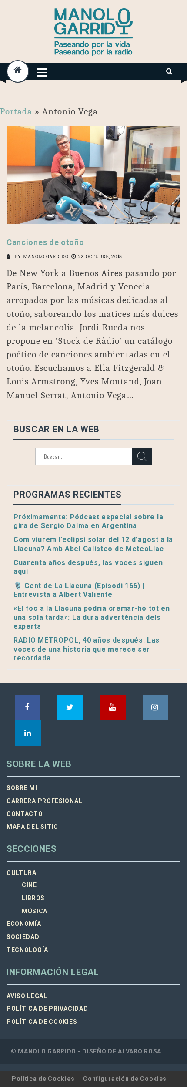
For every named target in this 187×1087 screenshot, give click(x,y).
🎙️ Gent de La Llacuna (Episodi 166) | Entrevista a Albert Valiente (78, 590)
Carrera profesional (44, 801)
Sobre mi (22, 787)
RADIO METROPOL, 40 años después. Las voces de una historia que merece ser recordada (86, 649)
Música (34, 911)
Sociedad (23, 936)
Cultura (22, 872)
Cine (29, 885)
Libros (33, 898)
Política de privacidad (47, 1008)
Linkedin (28, 733)
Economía (24, 923)
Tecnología (27, 949)
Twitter (70, 707)
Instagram (155, 707)
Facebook (27, 707)
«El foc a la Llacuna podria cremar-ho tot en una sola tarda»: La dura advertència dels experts (91, 617)
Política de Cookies (43, 1078)
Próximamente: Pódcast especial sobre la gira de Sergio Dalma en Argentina (88, 521)
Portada (16, 111)
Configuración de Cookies (125, 1078)
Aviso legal (27, 996)
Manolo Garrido (46, 256)
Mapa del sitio (32, 826)
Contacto (25, 814)
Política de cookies (42, 1021)
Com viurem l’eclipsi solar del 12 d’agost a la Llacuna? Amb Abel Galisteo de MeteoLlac (93, 543)
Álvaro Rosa (139, 1051)
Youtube (113, 707)
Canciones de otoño (45, 242)
